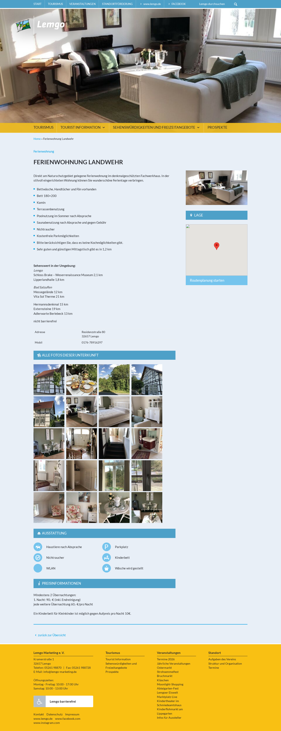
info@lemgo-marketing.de (60, 671)
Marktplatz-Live (167, 697)
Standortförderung (117, 4)
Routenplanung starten (207, 280)
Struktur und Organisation (225, 663)
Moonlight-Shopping (170, 684)
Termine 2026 (166, 659)
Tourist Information (80, 127)
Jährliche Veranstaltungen (173, 663)
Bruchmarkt (164, 676)
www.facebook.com (67, 718)
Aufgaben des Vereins (222, 659)
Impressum (72, 714)
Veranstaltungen (82, 4)
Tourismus (55, 4)
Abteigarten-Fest (168, 688)
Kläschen (163, 680)
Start (38, 4)
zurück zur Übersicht (52, 635)
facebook (178, 4)
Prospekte (217, 127)
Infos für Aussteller (169, 717)
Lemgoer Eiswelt (167, 692)
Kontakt (39, 714)
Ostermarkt (164, 667)
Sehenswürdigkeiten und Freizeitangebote (154, 127)
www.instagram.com (47, 722)
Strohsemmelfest (168, 671)
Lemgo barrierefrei (63, 701)
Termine (213, 667)
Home (37, 138)
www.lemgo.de (152, 4)
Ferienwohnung (44, 151)
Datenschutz (54, 714)
